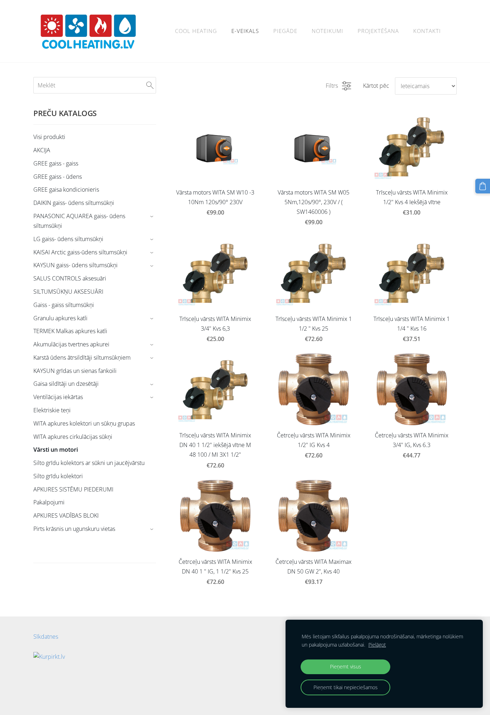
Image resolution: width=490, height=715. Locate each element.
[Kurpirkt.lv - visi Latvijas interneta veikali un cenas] (49, 695)
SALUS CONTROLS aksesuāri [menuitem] (69, 278)
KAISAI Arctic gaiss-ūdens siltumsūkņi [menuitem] (80, 252)
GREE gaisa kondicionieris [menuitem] (66, 189)
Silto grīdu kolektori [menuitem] (58, 476)
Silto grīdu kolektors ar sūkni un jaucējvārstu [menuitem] (89, 463)
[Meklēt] (150, 85)
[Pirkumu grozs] (482, 186)
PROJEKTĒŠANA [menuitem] (378, 30)
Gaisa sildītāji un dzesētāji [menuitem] (66, 384)
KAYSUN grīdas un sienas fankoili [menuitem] (75, 371)
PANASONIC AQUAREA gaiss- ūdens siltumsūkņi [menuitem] (79, 221)
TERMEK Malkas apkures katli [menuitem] (70, 331)
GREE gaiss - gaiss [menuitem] (55, 163)
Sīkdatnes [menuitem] (45, 636)
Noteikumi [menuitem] (327, 30)
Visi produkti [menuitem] (49, 137)
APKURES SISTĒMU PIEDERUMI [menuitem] (73, 489)
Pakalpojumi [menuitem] (49, 502)
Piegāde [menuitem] (285, 30)
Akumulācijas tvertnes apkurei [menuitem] (71, 344)
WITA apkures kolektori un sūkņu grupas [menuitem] (84, 423)
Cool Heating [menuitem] (196, 30)
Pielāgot (377, 644)
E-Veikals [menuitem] (245, 30)
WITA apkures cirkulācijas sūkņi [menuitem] (72, 437)
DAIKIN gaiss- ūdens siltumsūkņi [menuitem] (73, 203)
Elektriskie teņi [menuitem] (52, 410)
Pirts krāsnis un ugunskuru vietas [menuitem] (74, 529)
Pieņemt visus (345, 666)
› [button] (152, 216)
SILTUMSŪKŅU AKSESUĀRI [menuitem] (68, 292)
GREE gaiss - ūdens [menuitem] (57, 177)
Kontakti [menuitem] (427, 30)
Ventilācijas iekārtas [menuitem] (58, 397)
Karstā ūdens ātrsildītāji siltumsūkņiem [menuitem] (82, 357)
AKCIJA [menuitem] (41, 150)
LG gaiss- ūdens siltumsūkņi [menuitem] (68, 239)
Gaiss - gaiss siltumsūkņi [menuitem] (63, 305)
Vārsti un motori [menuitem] (55, 450)
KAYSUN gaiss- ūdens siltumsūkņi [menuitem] (75, 265)
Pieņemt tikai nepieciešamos (346, 687)
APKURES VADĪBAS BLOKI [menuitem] (66, 515)
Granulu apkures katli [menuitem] (60, 318)
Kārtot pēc (376, 86)
